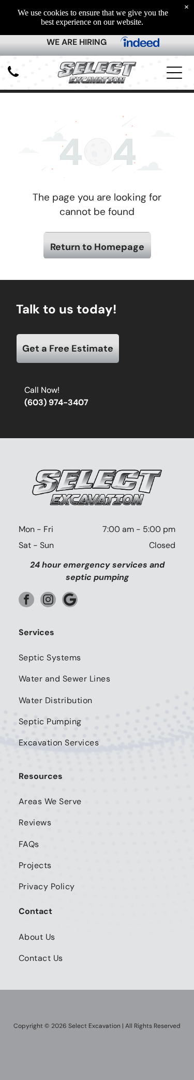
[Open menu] (174, 72)
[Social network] (70, 601)
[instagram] (48, 601)
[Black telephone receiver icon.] (13, 77)
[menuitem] (97, 657)
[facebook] (26, 601)
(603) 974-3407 (56, 402)
